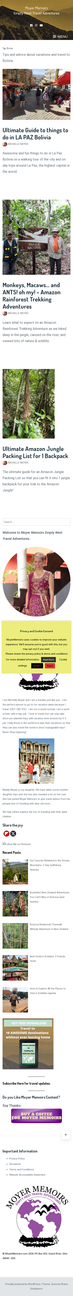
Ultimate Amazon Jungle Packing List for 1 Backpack (35, 452)
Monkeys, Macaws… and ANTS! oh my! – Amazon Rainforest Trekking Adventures (32, 295)
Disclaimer (15, 1164)
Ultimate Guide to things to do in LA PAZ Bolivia (35, 133)
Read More (48, 659)
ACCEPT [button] (37, 665)
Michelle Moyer (18, 144)
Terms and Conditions (21, 1169)
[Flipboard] (7, 834)
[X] (13, 834)
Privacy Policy (17, 1158)
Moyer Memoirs (36, 7)
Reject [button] (50, 665)
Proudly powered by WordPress (23, 1284)
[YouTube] (41, 25)
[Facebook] (31, 25)
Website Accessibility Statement (27, 1174)
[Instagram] (36, 25)
